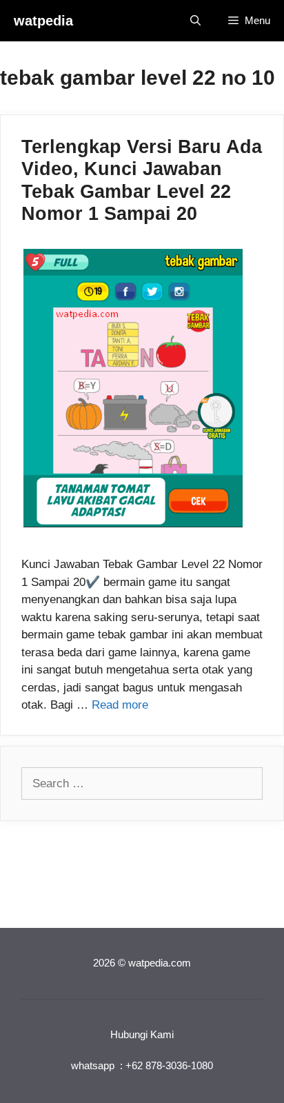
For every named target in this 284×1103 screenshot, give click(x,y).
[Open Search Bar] (195, 20)
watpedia (43, 20)
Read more (120, 704)
